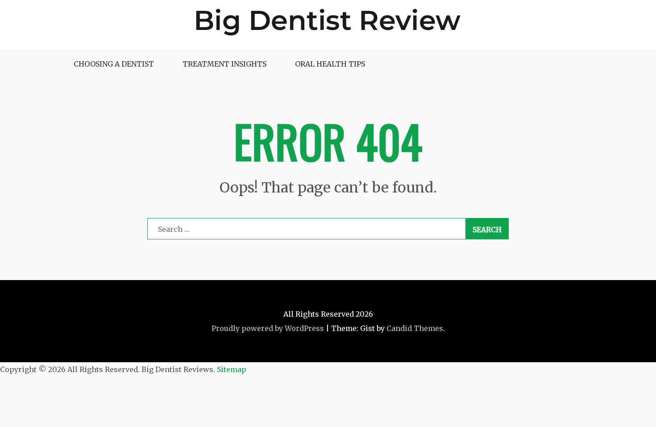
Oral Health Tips (330, 63)
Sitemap (231, 369)
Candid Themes (414, 328)
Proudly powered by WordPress (268, 328)
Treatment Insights (224, 63)
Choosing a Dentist (114, 63)
